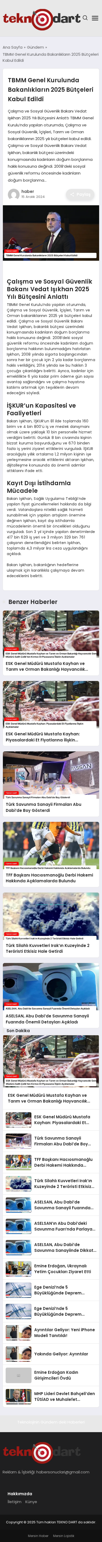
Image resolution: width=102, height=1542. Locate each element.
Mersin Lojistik (63, 1536)
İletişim (14, 1501)
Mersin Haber (38, 1536)
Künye (31, 1501)
